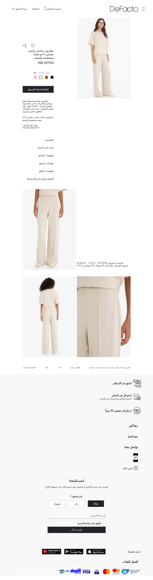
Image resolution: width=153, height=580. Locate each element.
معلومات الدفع (46, 170)
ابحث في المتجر (46, 147)
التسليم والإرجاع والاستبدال (40, 178)
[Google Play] (73, 551)
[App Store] (96, 551)
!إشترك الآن (76, 529)
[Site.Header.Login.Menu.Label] (143, 9)
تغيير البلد (128, 468)
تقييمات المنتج (46, 163)
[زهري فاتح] (35, 77)
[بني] (46, 77)
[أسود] (52, 77)
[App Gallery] (51, 551)
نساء (96, 503)
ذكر (77, 504)
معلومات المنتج (46, 155)
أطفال (57, 504)
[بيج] (41, 77)
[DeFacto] (124, 9)
